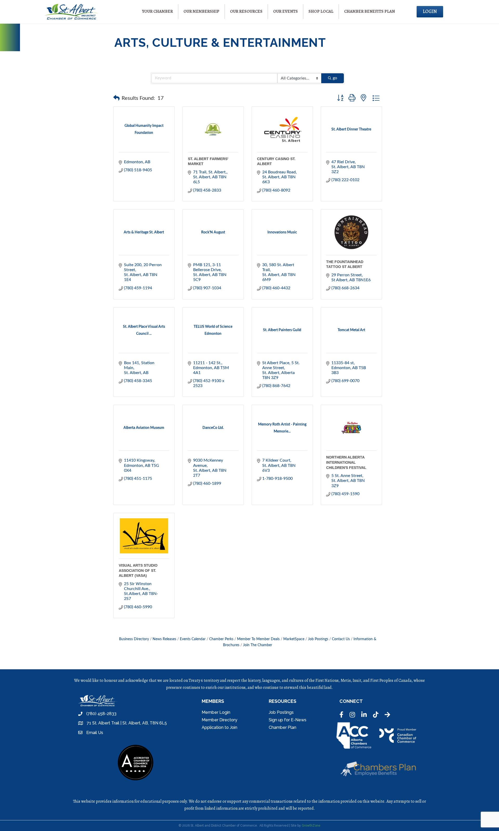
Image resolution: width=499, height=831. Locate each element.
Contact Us (341, 639)
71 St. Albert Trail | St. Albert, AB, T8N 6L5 (127, 723)
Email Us (94, 732)
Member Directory (219, 719)
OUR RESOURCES (246, 11)
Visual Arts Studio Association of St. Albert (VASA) (138, 570)
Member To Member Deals (258, 639)
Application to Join (219, 727)
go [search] (335, 78)
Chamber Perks (221, 639)
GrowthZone (311, 825)
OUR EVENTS (285, 11)
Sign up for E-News (287, 719)
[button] (116, 98)
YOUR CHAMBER (157, 11)
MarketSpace (293, 639)
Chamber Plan (282, 727)
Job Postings (318, 639)
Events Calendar (193, 639)
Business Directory (134, 639)
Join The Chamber (257, 645)
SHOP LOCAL (320, 11)
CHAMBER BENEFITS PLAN (369, 11)
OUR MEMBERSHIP (201, 11)
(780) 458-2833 (101, 713)
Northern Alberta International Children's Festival (346, 462)
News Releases (164, 639)
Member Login (216, 712)
